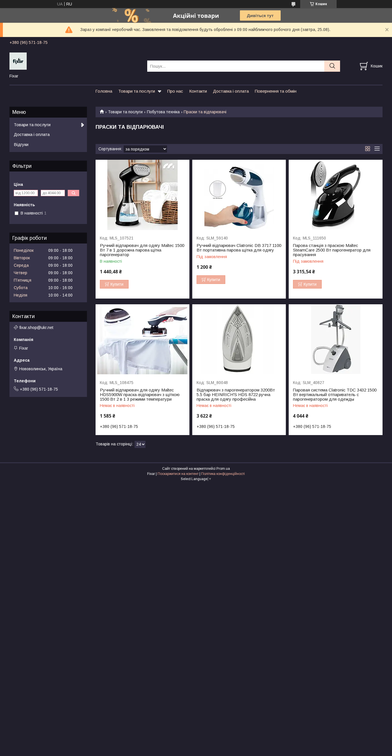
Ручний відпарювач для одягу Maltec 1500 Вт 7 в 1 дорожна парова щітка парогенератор (142, 250)
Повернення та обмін (275, 91)
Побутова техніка (163, 112)
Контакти (198, 91)
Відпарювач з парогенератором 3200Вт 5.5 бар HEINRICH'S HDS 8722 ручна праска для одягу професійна (236, 395)
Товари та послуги (136, 91)
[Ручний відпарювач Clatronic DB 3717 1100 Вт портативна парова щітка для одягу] (239, 195)
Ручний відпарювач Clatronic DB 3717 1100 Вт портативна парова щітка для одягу (239, 247)
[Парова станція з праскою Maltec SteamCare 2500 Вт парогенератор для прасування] (336, 195)
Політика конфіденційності (223, 474)
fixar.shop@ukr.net (36, 327)
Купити (116, 284)
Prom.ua (223, 469)
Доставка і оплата (231, 91)
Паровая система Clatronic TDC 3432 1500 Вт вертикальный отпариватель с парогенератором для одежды (335, 395)
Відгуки (21, 144)
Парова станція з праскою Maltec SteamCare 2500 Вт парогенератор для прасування (331, 250)
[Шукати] (332, 66)
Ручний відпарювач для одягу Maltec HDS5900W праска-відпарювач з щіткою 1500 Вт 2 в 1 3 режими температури (140, 395)
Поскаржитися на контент (178, 474)
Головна (103, 91)
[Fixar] (74, 60)
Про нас (175, 91)
